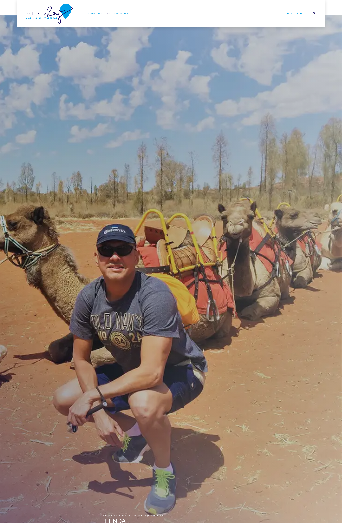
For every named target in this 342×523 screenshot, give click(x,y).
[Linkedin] (301, 13)
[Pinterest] (297, 13)
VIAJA (100, 13)
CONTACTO (124, 13)
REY (84, 13)
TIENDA (107, 13)
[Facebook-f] (291, 13)
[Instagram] (294, 13)
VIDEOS (115, 13)
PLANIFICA (91, 13)
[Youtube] (287, 13)
